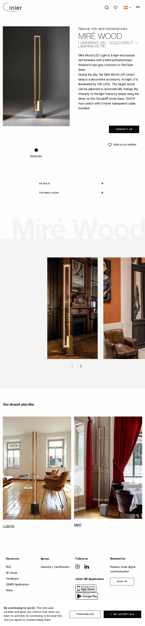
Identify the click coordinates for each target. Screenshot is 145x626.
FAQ (8, 567)
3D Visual (11, 573)
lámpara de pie (91, 47)
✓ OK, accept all (122, 614)
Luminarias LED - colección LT (105, 43)
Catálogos (12, 578)
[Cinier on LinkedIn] (86, 567)
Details (44, 184)
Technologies (49, 193)
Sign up (122, 582)
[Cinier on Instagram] (77, 567)
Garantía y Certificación (55, 567)
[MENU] (138, 7)
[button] (36, 150)
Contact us (124, 129)
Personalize (85, 614)
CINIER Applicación (17, 584)
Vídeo (9, 590)
